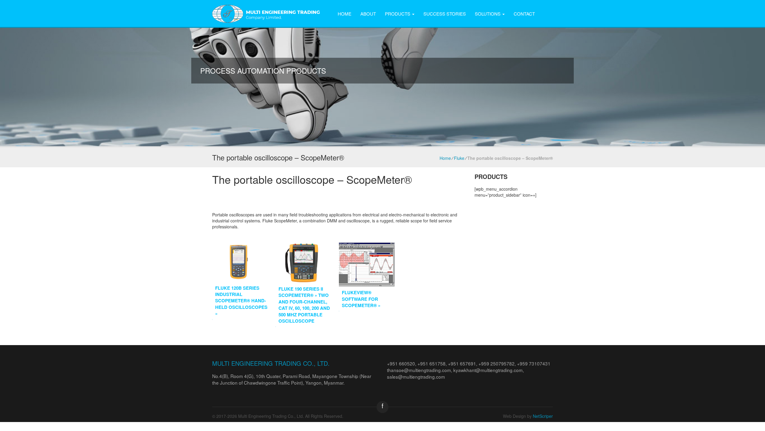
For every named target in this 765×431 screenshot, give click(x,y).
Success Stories (444, 13)
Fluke (459, 158)
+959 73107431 (533, 363)
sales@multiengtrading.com (416, 376)
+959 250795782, (497, 363)
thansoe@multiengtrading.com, (420, 370)
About (368, 13)
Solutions (488, 13)
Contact (524, 13)
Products (398, 13)
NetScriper (543, 416)
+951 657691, (463, 363)
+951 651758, (432, 363)
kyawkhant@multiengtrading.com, (488, 370)
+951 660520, (402, 363)
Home (344, 13)
